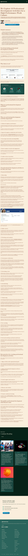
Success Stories (16, 531)
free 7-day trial (16, 421)
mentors (15, 254)
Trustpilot (5, 99)
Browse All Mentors (4, 532)
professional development (12, 134)
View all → (22, 85)
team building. (4, 315)
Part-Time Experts (17, 535)
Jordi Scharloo (12, 33)
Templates (16, 549)
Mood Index (16, 545)
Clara (12, 205)
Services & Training (17, 532)
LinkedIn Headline (4, 548)
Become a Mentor (4, 535)
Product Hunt (13, 99)
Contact (3, 525)
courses (16, 111)
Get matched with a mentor (12, 24)
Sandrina (11, 206)
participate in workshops (17, 239)
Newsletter (16, 542)
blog (7, 43)
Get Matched (3, 531)
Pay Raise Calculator (4, 545)
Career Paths (16, 548)
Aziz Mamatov (6, 33)
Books (15, 546)
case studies (11, 43)
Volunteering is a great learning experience (6, 305)
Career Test (3, 542)
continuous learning (10, 395)
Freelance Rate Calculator (5, 546)
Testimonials (3, 538)
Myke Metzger (19, 32)
